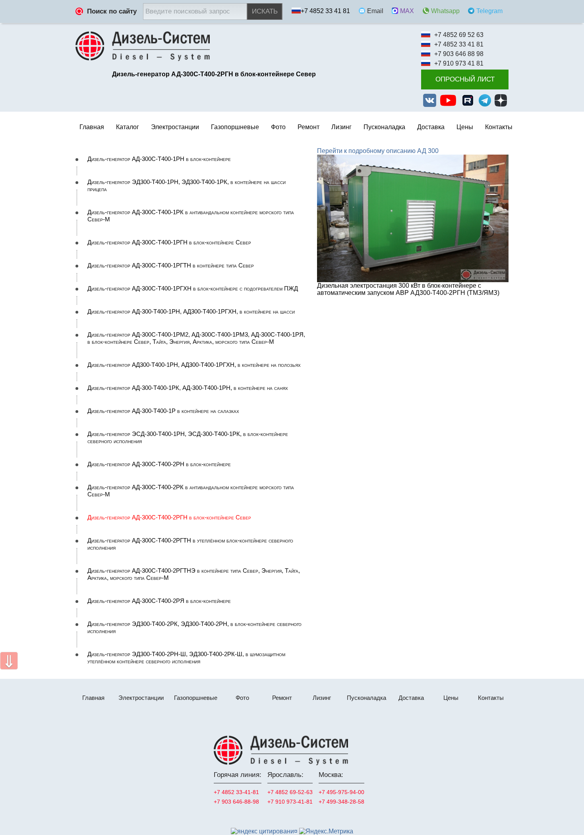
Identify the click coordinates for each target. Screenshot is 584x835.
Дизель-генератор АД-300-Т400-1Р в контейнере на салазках (163, 411)
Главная (91, 127)
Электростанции (141, 697)
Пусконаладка (384, 127)
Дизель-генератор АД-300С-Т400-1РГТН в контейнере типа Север (170, 265)
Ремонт (282, 697)
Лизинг (341, 127)
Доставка (431, 127)
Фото (278, 127)
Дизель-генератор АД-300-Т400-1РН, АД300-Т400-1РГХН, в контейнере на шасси (191, 311)
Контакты (498, 127)
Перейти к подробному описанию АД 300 (378, 150)
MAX (407, 11)
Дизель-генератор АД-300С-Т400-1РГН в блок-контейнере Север (169, 242)
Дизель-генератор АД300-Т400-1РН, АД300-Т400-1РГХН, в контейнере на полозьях (194, 365)
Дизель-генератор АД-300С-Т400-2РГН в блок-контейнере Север (169, 517)
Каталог (127, 127)
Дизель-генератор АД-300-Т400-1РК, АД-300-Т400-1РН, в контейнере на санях (187, 388)
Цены (464, 127)
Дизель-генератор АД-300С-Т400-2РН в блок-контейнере (159, 464)
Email (375, 11)
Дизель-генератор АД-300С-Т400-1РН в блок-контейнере (159, 159)
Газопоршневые (195, 697)
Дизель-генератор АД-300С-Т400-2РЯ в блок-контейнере (159, 601)
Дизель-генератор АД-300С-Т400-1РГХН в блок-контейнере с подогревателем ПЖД (192, 288)
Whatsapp (445, 11)
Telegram (489, 11)
